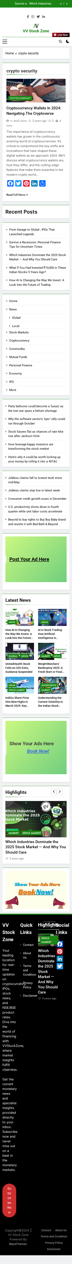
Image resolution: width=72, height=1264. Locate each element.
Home (13, 301)
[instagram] (32, 16)
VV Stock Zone (36, 31)
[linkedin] (43, 16)
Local (15, 326)
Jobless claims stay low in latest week (34, 490)
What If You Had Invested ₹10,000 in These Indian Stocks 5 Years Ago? (31, 3)
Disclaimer (30, 995)
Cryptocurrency (20, 98)
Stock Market (17, 690)
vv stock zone (18, 121)
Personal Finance (20, 365)
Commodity (17, 349)
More (12, 390)
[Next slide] (67, 4)
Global (16, 318)
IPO (11, 382)
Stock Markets (19, 332)
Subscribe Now (9, 1200)
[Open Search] (60, 41)
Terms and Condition (54, 1236)
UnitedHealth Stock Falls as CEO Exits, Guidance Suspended (18, 667)
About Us (61, 1230)
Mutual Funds (18, 357)
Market (45, 656)
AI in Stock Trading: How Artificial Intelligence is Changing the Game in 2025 (52, 637)
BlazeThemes (18, 1244)
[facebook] (28, 16)
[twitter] (38, 16)
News (13, 309)
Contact (28, 945)
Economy (15, 373)
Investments (48, 685)
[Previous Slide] (61, 4)
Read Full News (15, 195)
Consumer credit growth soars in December (37, 499)
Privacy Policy (54, 1243)
